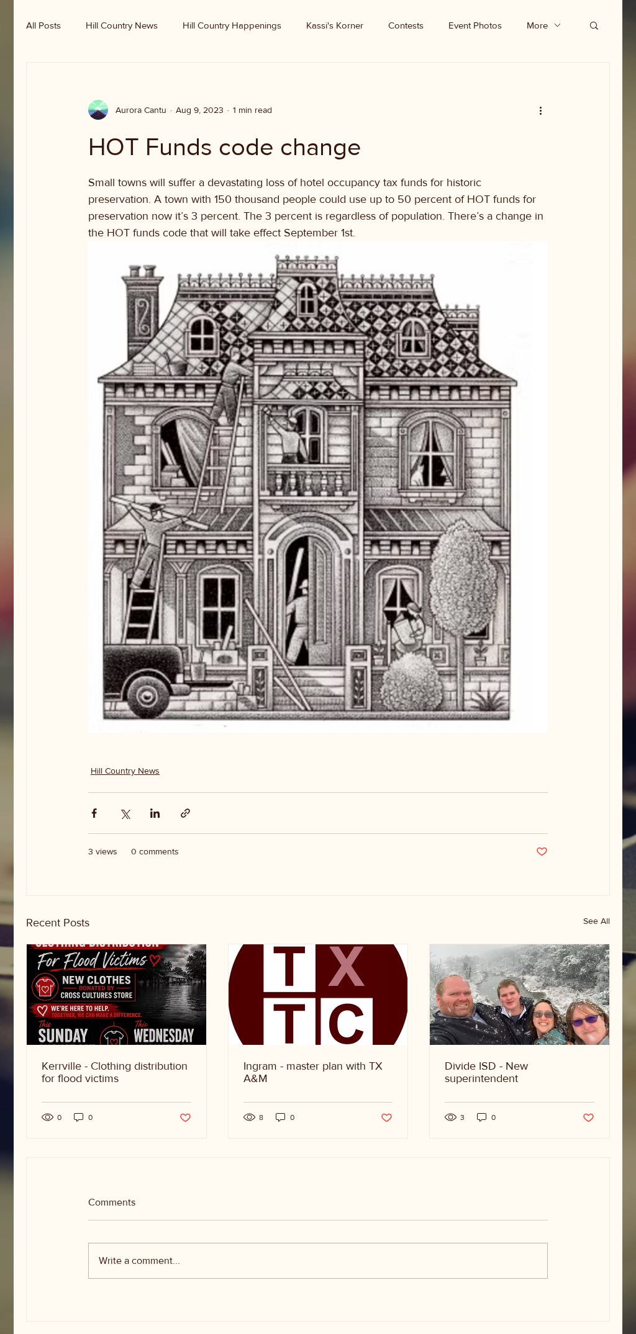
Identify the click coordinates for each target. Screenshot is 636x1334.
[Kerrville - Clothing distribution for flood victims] (116, 994)
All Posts (43, 25)
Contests (406, 25)
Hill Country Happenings (232, 25)
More (537, 25)
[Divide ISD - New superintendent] (519, 994)
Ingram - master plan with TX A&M (313, 1072)
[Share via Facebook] (94, 813)
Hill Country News (122, 25)
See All (596, 921)
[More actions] (540, 109)
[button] (594, 25)
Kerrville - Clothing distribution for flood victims (115, 1072)
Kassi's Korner (334, 25)
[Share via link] (185, 813)
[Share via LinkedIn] (155, 813)
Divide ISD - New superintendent (486, 1072)
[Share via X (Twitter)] (124, 813)
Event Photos (475, 25)
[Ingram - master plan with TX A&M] (318, 994)
